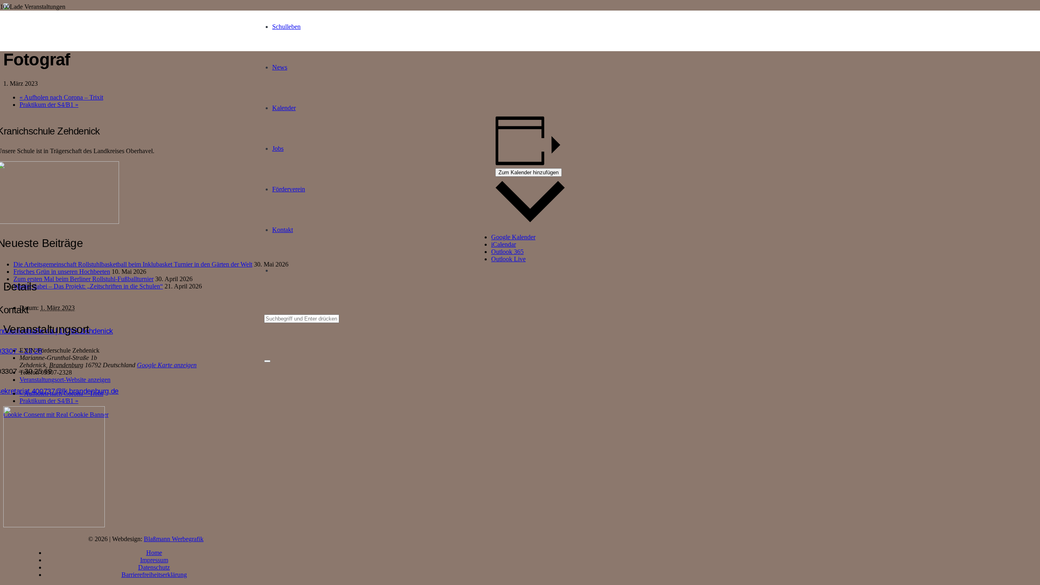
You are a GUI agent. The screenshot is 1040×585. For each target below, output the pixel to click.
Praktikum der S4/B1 (49, 104)
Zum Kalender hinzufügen (528, 172)
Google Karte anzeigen (167, 365)
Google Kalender (513, 237)
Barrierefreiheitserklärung (154, 574)
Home (154, 552)
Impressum (154, 560)
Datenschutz (154, 567)
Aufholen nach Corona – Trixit (61, 97)
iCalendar (503, 244)
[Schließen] (267, 361)
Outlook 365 (507, 251)
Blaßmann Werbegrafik (174, 538)
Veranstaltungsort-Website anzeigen (65, 379)
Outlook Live (508, 259)
